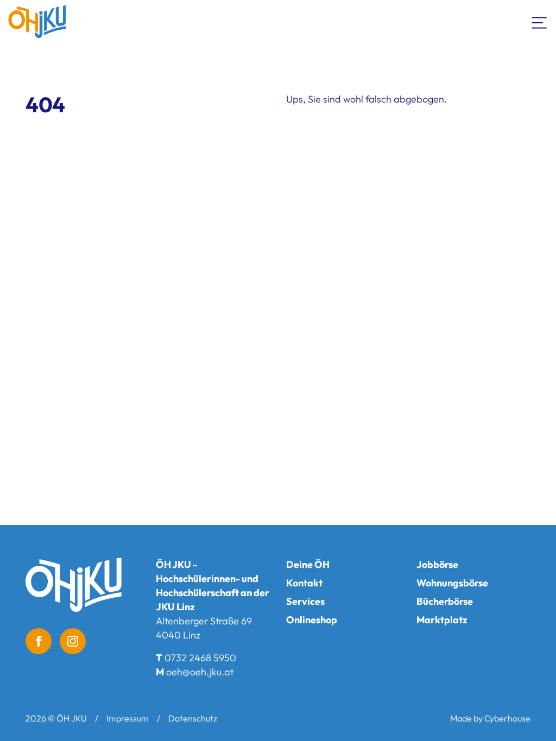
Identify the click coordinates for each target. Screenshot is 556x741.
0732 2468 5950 (200, 657)
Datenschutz (192, 718)
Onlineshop (311, 620)
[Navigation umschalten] (540, 21)
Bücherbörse (444, 601)
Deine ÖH (308, 564)
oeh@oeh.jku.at (199, 672)
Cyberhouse (507, 718)
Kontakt (304, 583)
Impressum (127, 718)
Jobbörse (437, 564)
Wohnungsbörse (452, 583)
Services (305, 601)
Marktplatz (441, 620)
